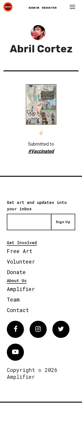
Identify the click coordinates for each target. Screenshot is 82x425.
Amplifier (21, 289)
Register (49, 7)
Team (13, 299)
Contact (18, 310)
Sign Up (63, 222)
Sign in (33, 7)
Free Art (19, 251)
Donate (16, 272)
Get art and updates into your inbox (37, 205)
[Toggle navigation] (72, 7)
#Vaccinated (41, 151)
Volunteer (21, 261)
